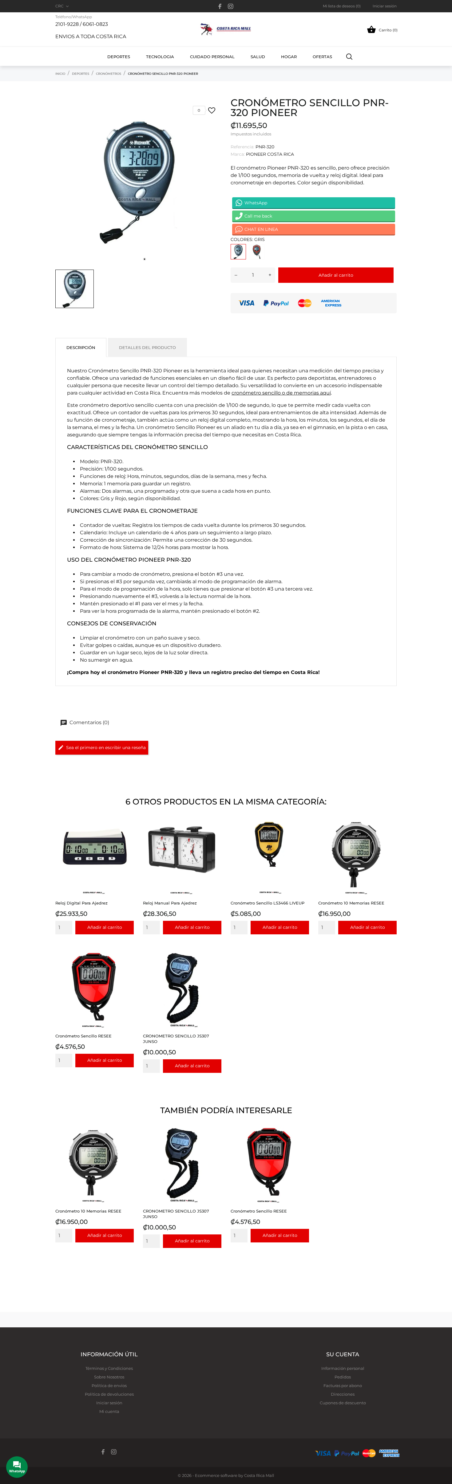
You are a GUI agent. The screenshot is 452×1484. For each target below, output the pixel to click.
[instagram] (230, 6)
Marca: (238, 154)
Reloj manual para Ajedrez (170, 902)
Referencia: (242, 147)
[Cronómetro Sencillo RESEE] (127, 965)
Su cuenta (342, 1354)
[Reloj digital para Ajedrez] (127, 832)
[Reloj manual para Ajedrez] (215, 832)
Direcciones (343, 1394)
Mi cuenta (109, 1411)
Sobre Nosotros (109, 1376)
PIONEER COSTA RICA (270, 154)
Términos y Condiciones (109, 1368)
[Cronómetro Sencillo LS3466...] (302, 832)
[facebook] (220, 6)
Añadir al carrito (336, 275)
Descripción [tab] (80, 347)
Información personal (342, 1368)
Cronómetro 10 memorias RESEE (351, 902)
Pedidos (343, 1376)
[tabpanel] (138, 182)
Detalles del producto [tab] (147, 347)
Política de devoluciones (109, 1394)
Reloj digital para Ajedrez (81, 902)
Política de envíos (109, 1385)
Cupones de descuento (343, 1402)
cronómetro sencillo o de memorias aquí (281, 393)
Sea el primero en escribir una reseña (106, 747)
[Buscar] (349, 56)
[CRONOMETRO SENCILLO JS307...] (215, 965)
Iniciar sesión (109, 1402)
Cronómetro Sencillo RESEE (83, 1035)
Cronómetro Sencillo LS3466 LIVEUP (267, 902)
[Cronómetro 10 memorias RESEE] (390, 832)
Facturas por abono (342, 1385)
